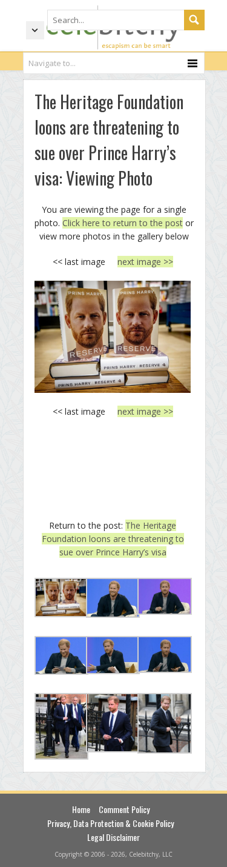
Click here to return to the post (122, 223)
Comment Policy (124, 809)
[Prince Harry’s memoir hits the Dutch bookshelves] (113, 336)
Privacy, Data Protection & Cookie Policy (110, 823)
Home (81, 809)
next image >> (145, 261)
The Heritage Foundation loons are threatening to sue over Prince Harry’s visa (113, 539)
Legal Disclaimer (113, 837)
